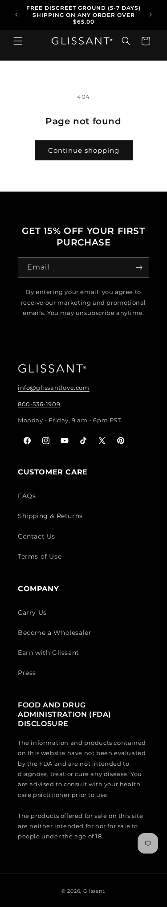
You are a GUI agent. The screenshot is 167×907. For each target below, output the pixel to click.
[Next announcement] (150, 15)
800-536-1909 (39, 404)
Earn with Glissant (48, 653)
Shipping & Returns (50, 516)
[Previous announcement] (16, 15)
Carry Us (32, 613)
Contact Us (36, 536)
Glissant (94, 891)
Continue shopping (83, 150)
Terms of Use (39, 556)
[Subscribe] (139, 267)
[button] (18, 45)
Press (27, 673)
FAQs (27, 496)
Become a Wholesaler (54, 633)
